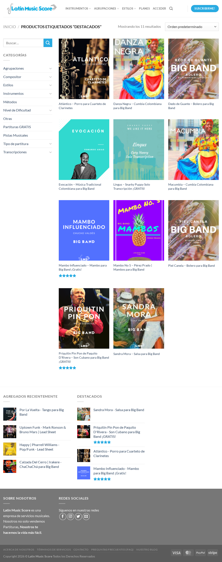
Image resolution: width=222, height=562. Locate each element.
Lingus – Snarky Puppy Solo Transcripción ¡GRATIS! (131, 186)
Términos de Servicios (54, 549)
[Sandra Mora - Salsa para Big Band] (138, 318)
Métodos (10, 102)
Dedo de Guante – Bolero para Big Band (191, 106)
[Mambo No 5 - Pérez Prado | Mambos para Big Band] (138, 230)
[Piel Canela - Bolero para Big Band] (193, 230)
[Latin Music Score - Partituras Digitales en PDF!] (31, 9)
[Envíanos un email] (86, 516)
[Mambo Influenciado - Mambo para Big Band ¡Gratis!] (84, 230)
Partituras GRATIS (17, 127)
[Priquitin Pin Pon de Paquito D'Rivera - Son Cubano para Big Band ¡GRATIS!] (84, 318)
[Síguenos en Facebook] (62, 516)
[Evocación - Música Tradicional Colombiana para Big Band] (84, 149)
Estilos (127, 8)
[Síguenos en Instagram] (70, 516)
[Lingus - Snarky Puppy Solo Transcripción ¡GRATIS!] (138, 149)
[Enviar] (48, 43)
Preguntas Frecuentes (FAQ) (112, 549)
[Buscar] (171, 8)
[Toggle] (50, 68)
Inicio (9, 26)
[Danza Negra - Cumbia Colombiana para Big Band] (138, 69)
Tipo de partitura (15, 144)
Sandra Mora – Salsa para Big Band (136, 354)
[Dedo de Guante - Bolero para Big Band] (193, 69)
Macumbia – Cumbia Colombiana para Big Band (190, 186)
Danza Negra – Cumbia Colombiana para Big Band (137, 106)
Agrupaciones (105, 8)
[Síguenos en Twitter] (78, 516)
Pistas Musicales (15, 135)
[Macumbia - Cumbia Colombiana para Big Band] (193, 149)
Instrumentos (76, 8)
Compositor (12, 77)
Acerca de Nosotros (18, 549)
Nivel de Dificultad (17, 110)
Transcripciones (15, 152)
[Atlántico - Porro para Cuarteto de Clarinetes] (84, 69)
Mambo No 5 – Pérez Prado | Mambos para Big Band (132, 267)
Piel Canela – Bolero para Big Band (191, 265)
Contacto (81, 549)
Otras (7, 118)
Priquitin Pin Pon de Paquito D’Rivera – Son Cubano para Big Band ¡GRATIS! (84, 357)
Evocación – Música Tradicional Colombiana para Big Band (80, 186)
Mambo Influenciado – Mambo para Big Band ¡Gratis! (83, 267)
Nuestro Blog (147, 549)
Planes (144, 8)
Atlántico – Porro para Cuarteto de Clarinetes (82, 106)
